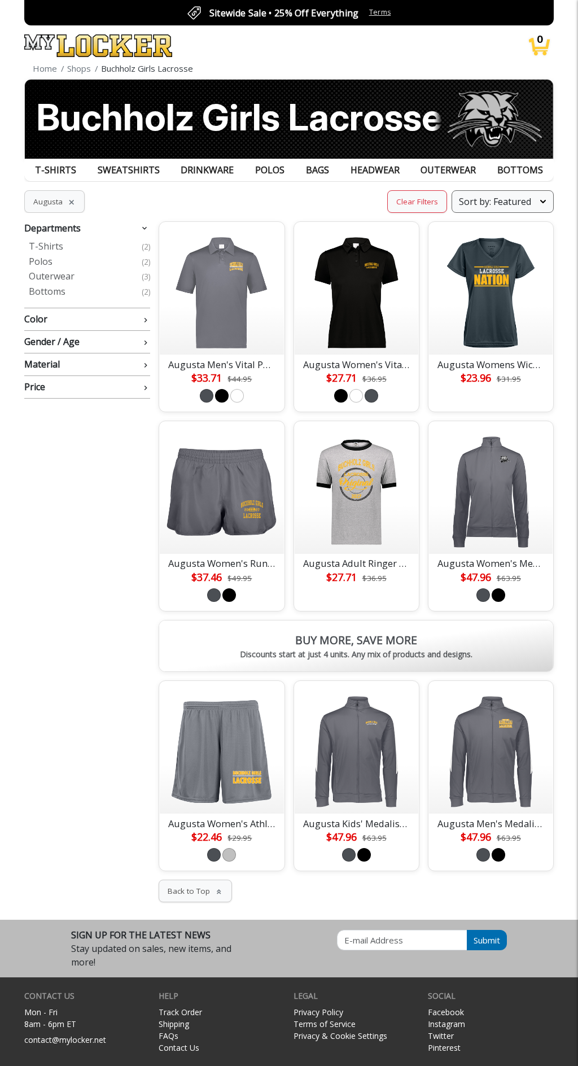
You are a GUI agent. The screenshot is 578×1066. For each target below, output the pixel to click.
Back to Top (195, 891)
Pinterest (444, 1047)
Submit (487, 940)
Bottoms (520, 170)
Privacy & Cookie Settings (340, 1035)
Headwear (375, 170)
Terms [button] (380, 12)
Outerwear (448, 170)
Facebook (446, 1012)
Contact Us (179, 1047)
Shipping (174, 1024)
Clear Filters (417, 201)
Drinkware (207, 170)
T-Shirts (55, 170)
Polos (269, 170)
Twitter (441, 1035)
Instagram (446, 1024)
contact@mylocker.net (65, 1039)
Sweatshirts (129, 170)
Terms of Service (325, 1024)
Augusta (54, 201)
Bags (317, 170)
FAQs (168, 1035)
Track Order (180, 1012)
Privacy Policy (318, 1012)
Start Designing (222, 332)
